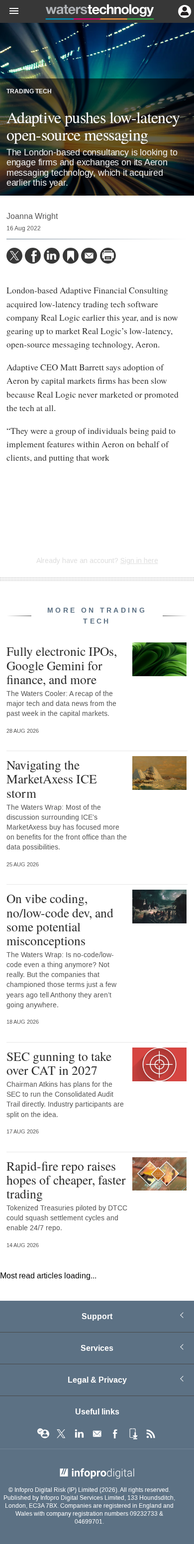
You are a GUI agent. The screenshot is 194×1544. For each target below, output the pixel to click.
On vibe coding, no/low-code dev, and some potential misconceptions (59, 919)
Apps (133, 1434)
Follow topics (43, 1434)
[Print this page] (108, 256)
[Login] (184, 10)
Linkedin (79, 1434)
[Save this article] (71, 256)
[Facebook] (33, 256)
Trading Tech (29, 92)
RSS (151, 1434)
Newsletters (97, 1434)
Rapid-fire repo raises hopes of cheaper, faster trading (66, 1179)
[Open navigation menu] (9, 11)
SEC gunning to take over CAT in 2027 (58, 1063)
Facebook (115, 1434)
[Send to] (89, 256)
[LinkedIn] (52, 256)
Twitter (61, 1434)
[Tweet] (14, 256)
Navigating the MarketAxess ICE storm (51, 778)
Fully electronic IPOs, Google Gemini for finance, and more (61, 665)
